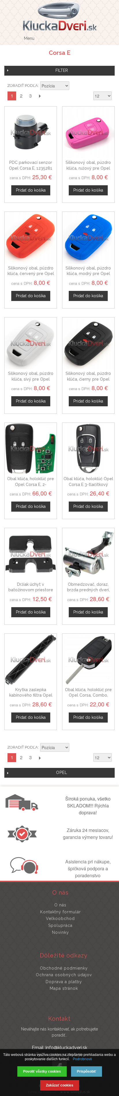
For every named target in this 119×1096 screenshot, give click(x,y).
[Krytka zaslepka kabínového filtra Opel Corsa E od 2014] (31, 660)
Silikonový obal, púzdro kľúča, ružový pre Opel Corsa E (88, 168)
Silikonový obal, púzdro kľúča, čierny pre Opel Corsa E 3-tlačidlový (88, 379)
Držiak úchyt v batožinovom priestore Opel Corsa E (30, 590)
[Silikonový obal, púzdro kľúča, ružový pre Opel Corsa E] (88, 132)
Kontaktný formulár (60, 912)
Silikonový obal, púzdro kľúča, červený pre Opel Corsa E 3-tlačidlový (31, 274)
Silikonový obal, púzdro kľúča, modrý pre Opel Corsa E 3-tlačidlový (88, 274)
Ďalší (39, 95)
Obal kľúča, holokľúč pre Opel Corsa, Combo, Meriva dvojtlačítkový (88, 695)
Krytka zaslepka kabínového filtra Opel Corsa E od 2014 (30, 695)
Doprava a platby (64, 981)
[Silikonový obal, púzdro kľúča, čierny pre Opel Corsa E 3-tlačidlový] (88, 343)
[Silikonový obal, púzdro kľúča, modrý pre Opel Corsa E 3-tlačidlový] (88, 238)
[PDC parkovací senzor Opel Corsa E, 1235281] (31, 132)
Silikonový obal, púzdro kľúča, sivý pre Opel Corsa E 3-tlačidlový (30, 379)
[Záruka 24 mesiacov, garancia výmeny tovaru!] (23, 840)
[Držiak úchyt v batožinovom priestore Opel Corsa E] (31, 554)
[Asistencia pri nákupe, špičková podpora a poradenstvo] (23, 872)
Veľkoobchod (60, 918)
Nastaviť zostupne (74, 86)
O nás (60, 905)
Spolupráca (60, 925)
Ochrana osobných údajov (64, 974)
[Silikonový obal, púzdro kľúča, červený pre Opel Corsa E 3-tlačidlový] (31, 238)
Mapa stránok (64, 988)
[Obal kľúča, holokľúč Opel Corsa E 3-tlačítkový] (88, 449)
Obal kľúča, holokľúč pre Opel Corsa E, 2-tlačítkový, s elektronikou (30, 484)
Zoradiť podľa (22, 85)
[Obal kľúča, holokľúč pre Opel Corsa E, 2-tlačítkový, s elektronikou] (31, 449)
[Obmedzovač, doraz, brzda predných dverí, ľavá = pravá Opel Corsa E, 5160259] (88, 554)
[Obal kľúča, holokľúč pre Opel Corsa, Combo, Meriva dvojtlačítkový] (88, 660)
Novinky (60, 932)
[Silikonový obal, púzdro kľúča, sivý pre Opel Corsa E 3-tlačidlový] (31, 343)
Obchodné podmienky (64, 968)
